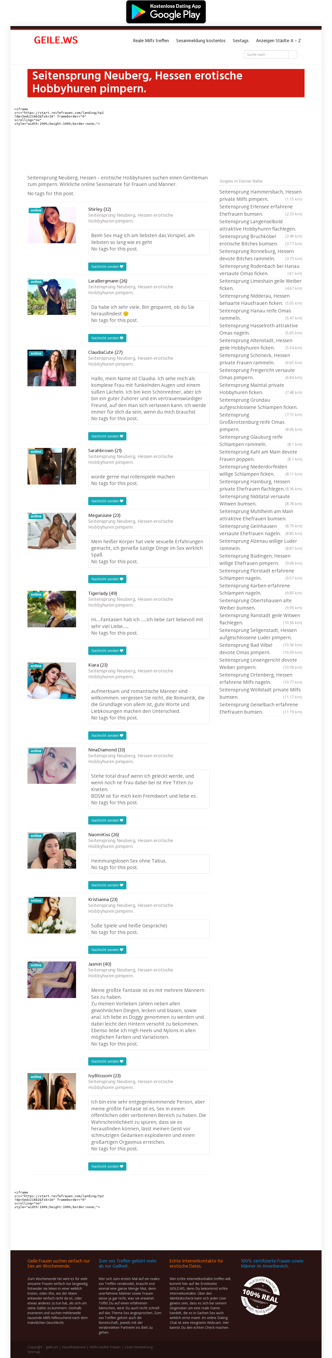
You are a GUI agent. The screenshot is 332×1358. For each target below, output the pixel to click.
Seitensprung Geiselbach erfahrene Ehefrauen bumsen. (260, 708)
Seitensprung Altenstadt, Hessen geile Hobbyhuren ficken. (260, 344)
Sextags (241, 41)
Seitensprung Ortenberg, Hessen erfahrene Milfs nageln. (260, 678)
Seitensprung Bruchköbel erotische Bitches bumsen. (260, 240)
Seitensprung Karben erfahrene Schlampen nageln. (260, 589)
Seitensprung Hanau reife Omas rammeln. (260, 314)
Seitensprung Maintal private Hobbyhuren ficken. (260, 389)
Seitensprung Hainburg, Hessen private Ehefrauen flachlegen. (260, 485)
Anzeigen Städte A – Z (278, 41)
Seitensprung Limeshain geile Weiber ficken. (260, 284)
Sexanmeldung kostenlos (201, 41)
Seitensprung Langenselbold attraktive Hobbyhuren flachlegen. (260, 225)
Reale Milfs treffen (151, 41)
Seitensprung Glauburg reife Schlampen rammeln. (260, 440)
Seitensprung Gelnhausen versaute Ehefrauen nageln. (260, 530)
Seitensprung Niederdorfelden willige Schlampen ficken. (260, 470)
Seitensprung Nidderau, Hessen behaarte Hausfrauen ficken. (260, 299)
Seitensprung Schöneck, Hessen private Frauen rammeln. (260, 359)
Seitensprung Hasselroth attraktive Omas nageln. (260, 329)
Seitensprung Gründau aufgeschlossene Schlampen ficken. (260, 404)
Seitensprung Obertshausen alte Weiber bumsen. (260, 604)
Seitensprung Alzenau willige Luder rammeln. (260, 545)
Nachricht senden (105, 266)
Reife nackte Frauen (105, 1347)
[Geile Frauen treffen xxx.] (56, 41)
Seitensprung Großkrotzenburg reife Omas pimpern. (260, 422)
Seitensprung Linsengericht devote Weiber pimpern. (260, 663)
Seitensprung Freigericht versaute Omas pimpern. (260, 374)
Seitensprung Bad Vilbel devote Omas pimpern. (260, 649)
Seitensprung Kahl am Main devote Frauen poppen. (260, 455)
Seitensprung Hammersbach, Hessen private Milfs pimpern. (260, 195)
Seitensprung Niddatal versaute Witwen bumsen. (260, 500)
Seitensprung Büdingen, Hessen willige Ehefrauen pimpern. (260, 559)
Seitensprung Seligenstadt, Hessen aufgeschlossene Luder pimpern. (260, 634)
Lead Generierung (139, 1347)
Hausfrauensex (74, 1347)
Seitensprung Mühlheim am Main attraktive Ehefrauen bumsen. (260, 515)
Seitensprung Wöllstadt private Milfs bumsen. (260, 693)
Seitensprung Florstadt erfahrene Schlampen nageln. (260, 574)
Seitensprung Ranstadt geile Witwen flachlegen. (260, 619)
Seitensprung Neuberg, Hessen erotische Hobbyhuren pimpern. (130, 218)
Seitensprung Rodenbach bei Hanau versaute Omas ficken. (260, 270)
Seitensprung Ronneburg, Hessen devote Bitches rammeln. (260, 255)
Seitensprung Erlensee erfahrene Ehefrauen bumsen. (260, 210)
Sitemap (33, 1351)
